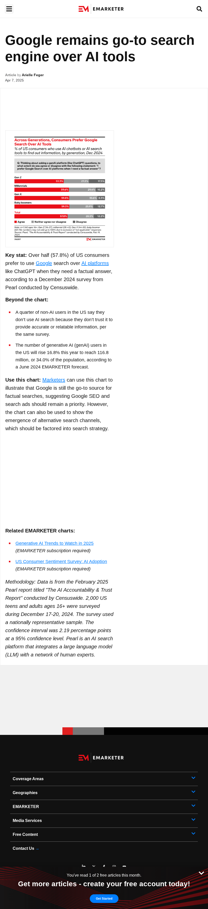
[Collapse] (201, 872)
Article (10, 75)
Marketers (53, 380)
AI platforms (95, 263)
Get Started (104, 898)
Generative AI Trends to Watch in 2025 (54, 543)
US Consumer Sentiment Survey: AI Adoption (61, 561)
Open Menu (8, 9)
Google (44, 263)
